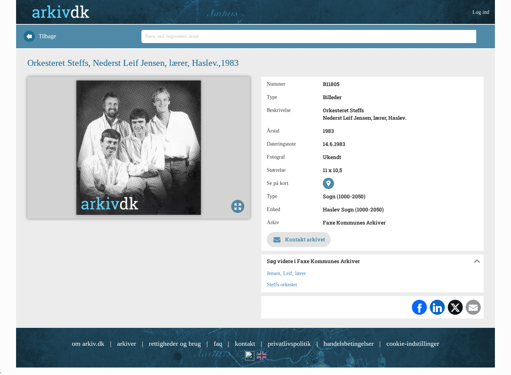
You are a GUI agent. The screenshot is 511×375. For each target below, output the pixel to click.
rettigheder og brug (175, 343)
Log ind (480, 12)
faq (218, 343)
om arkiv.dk (88, 343)
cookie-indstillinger (412, 343)
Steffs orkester (282, 284)
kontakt (245, 343)
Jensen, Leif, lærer (286, 273)
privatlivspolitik (289, 343)
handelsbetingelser (349, 343)
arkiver (126, 343)
